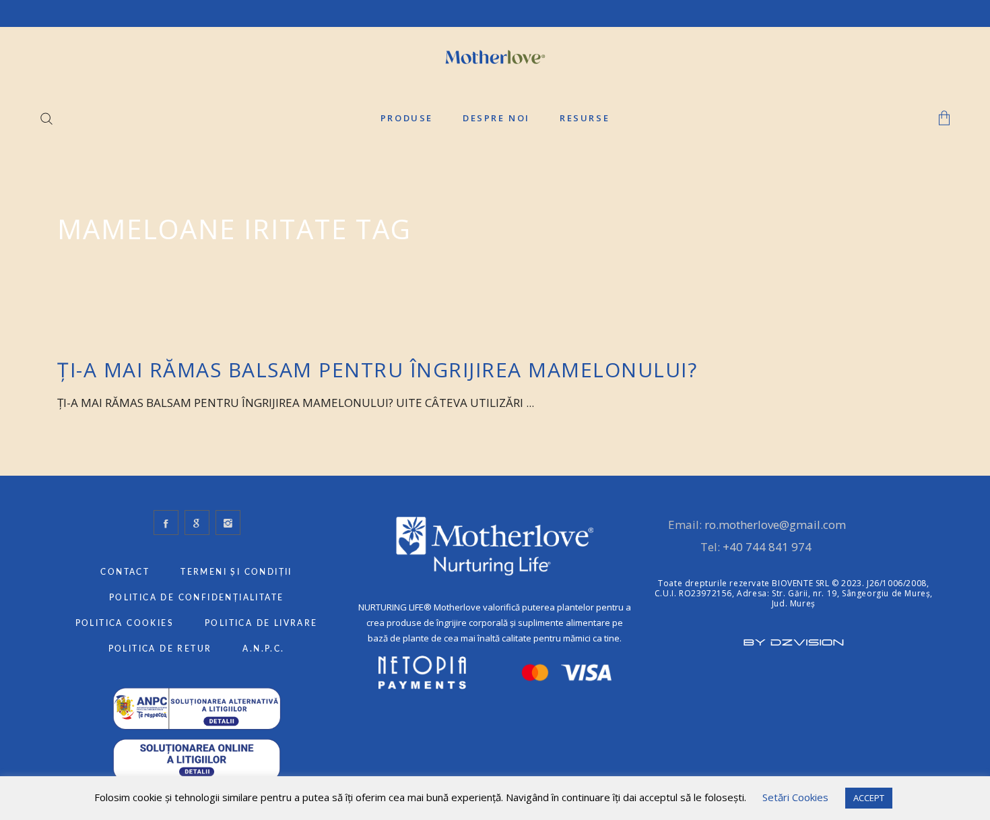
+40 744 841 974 (767, 547)
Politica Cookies (124, 623)
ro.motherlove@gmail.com (775, 524)
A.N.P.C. (263, 649)
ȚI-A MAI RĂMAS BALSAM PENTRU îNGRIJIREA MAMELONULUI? (377, 369)
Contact (125, 572)
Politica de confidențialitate (196, 598)
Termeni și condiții (236, 572)
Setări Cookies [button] (795, 797)
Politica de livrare (261, 623)
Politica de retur (160, 649)
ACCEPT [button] (868, 798)
